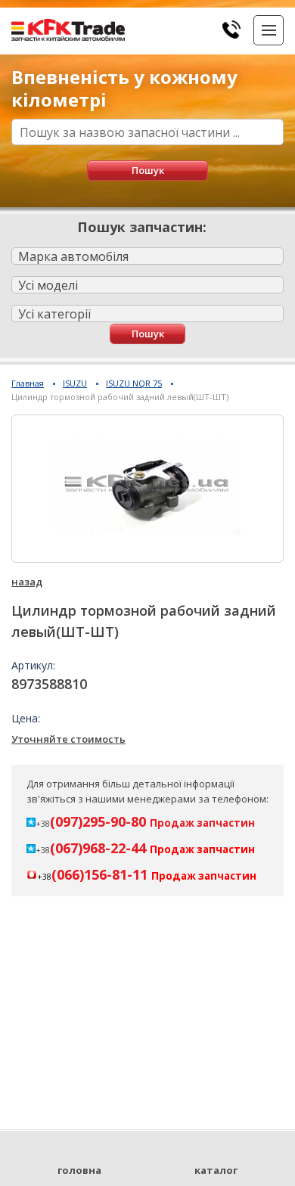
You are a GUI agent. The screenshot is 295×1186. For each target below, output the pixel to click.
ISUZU (75, 383)
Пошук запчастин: (141, 227)
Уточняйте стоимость (68, 739)
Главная (27, 383)
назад (26, 581)
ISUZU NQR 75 (134, 383)
